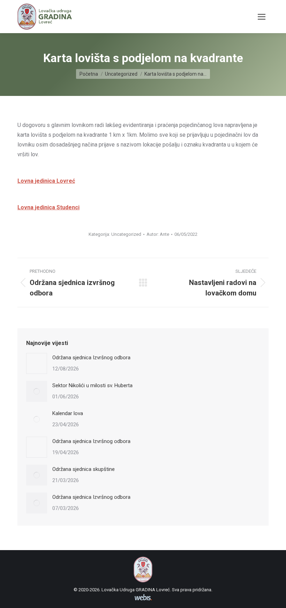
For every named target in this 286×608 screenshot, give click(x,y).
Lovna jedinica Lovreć (46, 181)
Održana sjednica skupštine (83, 469)
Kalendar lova (67, 413)
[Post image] (36, 363)
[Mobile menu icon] (262, 17)
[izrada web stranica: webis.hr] (143, 600)
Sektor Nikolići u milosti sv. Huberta (92, 385)
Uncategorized (126, 234)
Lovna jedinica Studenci (48, 207)
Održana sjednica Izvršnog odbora (91, 357)
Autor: (157, 234)
